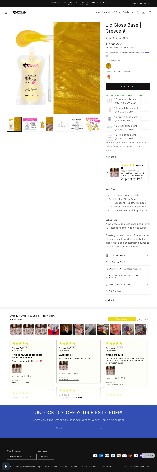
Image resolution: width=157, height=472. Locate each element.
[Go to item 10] (128, 329)
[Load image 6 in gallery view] (93, 124)
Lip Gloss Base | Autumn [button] (22, 382)
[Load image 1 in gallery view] (14, 124)
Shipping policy (123, 466)
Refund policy (77, 466)
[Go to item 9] (115, 329)
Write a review (122, 319)
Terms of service (108, 466)
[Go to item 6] (78, 329)
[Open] (6, 466)
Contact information (141, 466)
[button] (6, 12)
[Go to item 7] (90, 329)
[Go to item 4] (53, 329)
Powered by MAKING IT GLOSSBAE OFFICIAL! (49, 467)
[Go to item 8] (103, 329)
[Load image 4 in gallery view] (61, 124)
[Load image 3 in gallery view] (46, 124)
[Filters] (139, 319)
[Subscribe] (101, 428)
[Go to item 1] (16, 329)
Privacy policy (92, 466)
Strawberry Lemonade (108, 77)
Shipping (110, 48)
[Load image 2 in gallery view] (30, 124)
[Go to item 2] (28, 329)
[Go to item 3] (41, 329)
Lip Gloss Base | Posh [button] (115, 384)
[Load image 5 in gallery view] (77, 124)
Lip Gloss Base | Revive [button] (69, 380)
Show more (77, 397)
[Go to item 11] (140, 329)
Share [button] (111, 300)
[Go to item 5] (66, 329)
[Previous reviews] (107, 172)
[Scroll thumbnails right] (145, 329)
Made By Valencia (22, 467)
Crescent (108, 66)
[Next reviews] (147, 172)
